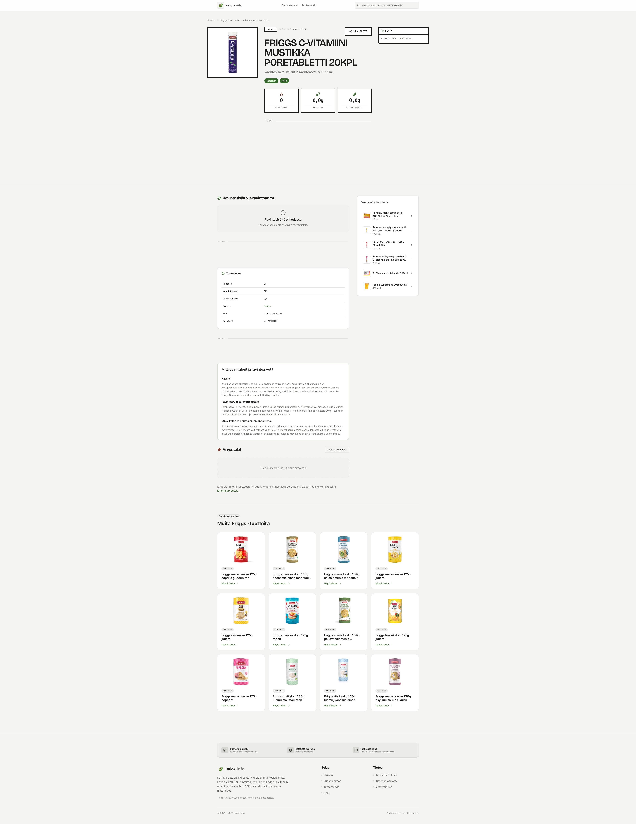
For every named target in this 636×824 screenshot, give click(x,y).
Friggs (267, 306)
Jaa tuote (360, 31)
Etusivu (211, 20)
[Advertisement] (318, 146)
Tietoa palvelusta (386, 775)
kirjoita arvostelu (227, 490)
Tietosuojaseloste (387, 781)
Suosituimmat (290, 5)
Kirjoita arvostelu (337, 449)
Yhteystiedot (384, 787)
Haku (327, 793)
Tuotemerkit (309, 5)
